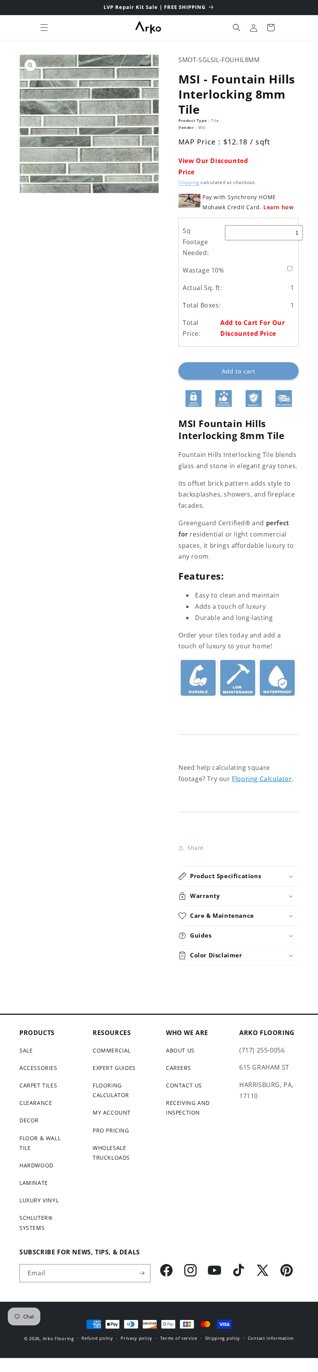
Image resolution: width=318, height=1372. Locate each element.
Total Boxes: (202, 305)
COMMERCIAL (112, 1050)
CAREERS (178, 1068)
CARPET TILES (38, 1085)
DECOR (29, 1120)
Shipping (188, 182)
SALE (26, 1050)
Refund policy (97, 1338)
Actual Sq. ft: (202, 287)
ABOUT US (180, 1050)
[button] (44, 27)
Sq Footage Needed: (196, 241)
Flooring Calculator (262, 779)
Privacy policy (136, 1338)
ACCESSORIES (38, 1068)
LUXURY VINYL (39, 1200)
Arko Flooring (58, 1338)
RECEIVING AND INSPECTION (188, 1107)
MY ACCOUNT (112, 1112)
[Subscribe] (141, 1273)
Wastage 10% (203, 270)
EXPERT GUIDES (114, 1068)
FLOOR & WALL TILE (39, 1142)
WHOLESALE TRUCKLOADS (111, 1152)
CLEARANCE (35, 1102)
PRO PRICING (111, 1130)
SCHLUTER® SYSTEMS (36, 1222)
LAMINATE (33, 1182)
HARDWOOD (36, 1165)
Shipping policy (222, 1338)
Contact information (271, 1338)
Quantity (189, 356)
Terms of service (178, 1338)
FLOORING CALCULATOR (111, 1090)
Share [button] (195, 847)
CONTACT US (184, 1085)
